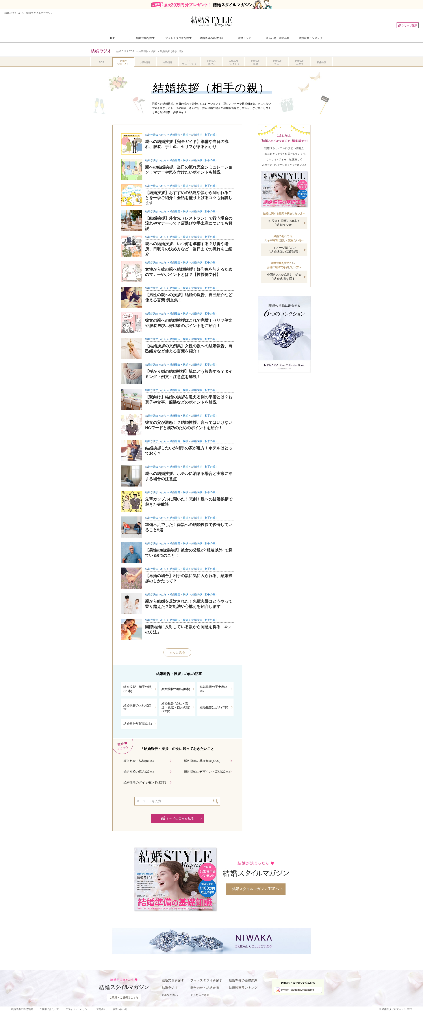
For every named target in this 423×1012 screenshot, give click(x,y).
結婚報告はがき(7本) (214, 707)
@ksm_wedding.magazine (297, 989)
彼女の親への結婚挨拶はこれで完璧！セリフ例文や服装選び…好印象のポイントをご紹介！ (188, 323)
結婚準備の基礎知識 (243, 980)
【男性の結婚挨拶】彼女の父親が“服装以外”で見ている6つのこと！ (188, 552)
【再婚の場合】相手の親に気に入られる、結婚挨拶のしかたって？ (188, 578)
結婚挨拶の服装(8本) (175, 689)
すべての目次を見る (180, 818)
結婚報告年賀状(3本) (137, 723)
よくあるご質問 (200, 995)
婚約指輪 (145, 62)
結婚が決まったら (123, 62)
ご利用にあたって (49, 1009)
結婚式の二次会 (299, 62)
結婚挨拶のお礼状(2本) (137, 707)
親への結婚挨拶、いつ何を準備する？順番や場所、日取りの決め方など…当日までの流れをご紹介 (188, 248)
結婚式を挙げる (211, 62)
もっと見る (177, 652)
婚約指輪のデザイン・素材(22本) (207, 771)
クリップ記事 (409, 25)
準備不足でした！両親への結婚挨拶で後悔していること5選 (188, 527)
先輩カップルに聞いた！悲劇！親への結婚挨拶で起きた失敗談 (188, 501)
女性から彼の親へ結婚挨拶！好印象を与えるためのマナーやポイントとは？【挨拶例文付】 (188, 272)
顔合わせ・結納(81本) (138, 761)
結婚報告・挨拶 (179, 134)
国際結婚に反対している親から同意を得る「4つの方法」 (188, 629)
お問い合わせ (120, 1009)
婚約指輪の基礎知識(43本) (202, 761)
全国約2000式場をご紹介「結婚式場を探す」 (284, 276)
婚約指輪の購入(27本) (138, 771)
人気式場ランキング (234, 62)
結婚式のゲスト (277, 62)
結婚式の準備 (255, 62)
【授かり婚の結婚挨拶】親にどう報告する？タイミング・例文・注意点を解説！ (188, 374)
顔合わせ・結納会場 (204, 987)
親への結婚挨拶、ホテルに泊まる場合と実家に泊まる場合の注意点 (188, 476)
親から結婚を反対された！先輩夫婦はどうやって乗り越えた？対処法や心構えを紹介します (188, 603)
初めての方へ (170, 995)
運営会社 (101, 1009)
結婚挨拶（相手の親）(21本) (138, 689)
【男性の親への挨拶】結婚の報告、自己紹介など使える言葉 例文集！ (188, 297)
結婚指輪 (167, 62)
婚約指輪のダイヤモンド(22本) (144, 782)
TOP (101, 62)
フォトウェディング (189, 62)
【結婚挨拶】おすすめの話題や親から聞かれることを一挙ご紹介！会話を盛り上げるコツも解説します (188, 197)
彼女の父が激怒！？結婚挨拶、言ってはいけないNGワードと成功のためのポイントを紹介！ (188, 425)
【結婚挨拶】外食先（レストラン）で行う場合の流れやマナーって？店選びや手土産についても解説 (188, 223)
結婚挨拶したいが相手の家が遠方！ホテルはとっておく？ (188, 450)
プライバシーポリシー (77, 1009)
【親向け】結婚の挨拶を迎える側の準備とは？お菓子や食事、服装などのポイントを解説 (188, 399)
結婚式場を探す (173, 980)
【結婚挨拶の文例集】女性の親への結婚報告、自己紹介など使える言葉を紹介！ (188, 348)
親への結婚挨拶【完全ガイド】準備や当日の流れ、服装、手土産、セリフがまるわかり (186, 144)
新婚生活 (322, 62)
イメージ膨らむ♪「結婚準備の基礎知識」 (284, 249)
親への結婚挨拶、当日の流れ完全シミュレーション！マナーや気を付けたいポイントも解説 (188, 169)
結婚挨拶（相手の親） (204, 134)
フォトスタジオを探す (206, 980)
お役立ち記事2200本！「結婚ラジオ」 (284, 223)
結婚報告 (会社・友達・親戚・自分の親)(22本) (175, 707)
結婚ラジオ (170, 987)
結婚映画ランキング (243, 987)
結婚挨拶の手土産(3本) (213, 689)
